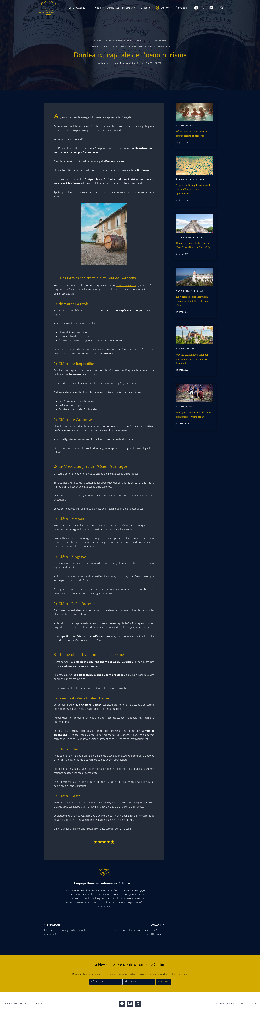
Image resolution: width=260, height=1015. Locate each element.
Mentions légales (23, 1003)
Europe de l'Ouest (116, 46)
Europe (102, 46)
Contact (38, 1003)
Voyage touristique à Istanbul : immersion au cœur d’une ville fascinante (193, 359)
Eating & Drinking (115, 40)
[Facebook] (196, 7)
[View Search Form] (221, 7)
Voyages (201, 237)
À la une (100, 7)
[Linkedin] (211, 7)
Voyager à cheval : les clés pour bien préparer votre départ (193, 414)
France (131, 40)
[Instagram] (203, 7)
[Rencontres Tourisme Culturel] (48, 7)
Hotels (189, 125)
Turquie (190, 348)
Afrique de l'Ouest (195, 179)
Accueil (93, 46)
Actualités (113, 7)
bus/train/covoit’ (126, 285)
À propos (181, 7)
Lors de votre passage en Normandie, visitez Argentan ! (69, 929)
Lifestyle (142, 40)
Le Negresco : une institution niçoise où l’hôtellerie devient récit (192, 301)
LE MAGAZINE (77, 7)
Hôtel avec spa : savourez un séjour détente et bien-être (191, 133)
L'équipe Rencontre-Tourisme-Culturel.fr (119, 63)
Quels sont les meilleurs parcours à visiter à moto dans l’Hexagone (136, 929)
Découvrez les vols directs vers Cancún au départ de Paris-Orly (193, 245)
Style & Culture (157, 40)
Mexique (190, 237)
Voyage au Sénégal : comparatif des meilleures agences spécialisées (193, 189)
